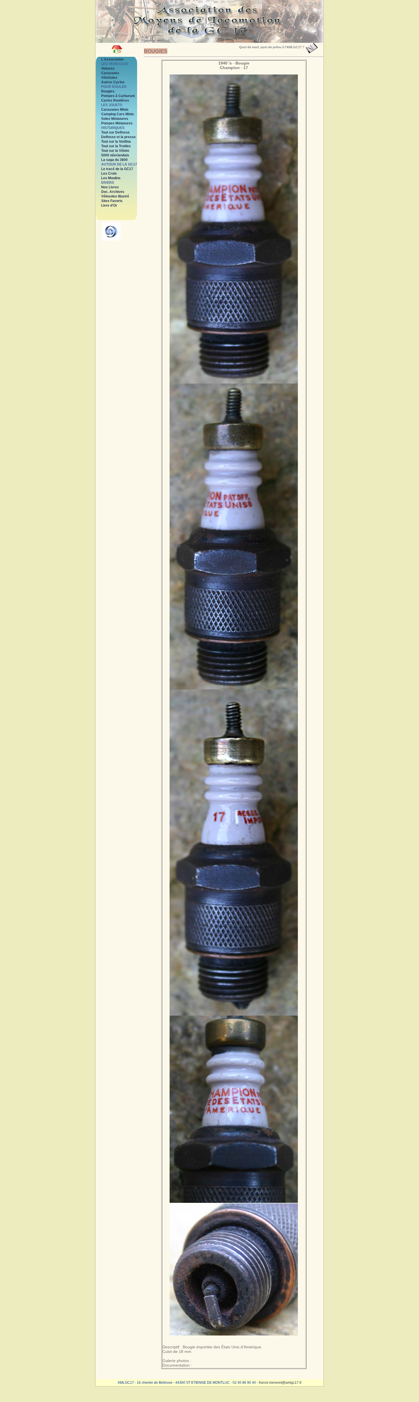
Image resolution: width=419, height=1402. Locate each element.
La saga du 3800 (114, 160)
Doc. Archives (112, 192)
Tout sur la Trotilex (116, 146)
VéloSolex (109, 78)
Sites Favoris (112, 201)
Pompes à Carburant (118, 96)
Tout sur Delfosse (115, 132)
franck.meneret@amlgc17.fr (280, 1383)
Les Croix (109, 173)
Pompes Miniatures (117, 123)
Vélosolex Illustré (115, 196)
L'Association (112, 59)
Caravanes (110, 73)
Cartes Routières (115, 100)
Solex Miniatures (114, 119)
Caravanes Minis (115, 110)
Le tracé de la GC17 (117, 169)
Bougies (108, 91)
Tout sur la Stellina (116, 142)
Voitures (108, 68)
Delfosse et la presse (118, 137)
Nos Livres (110, 187)
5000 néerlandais (115, 155)
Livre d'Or (109, 205)
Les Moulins (111, 178)
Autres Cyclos (113, 82)
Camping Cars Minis (117, 114)
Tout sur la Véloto (115, 151)
